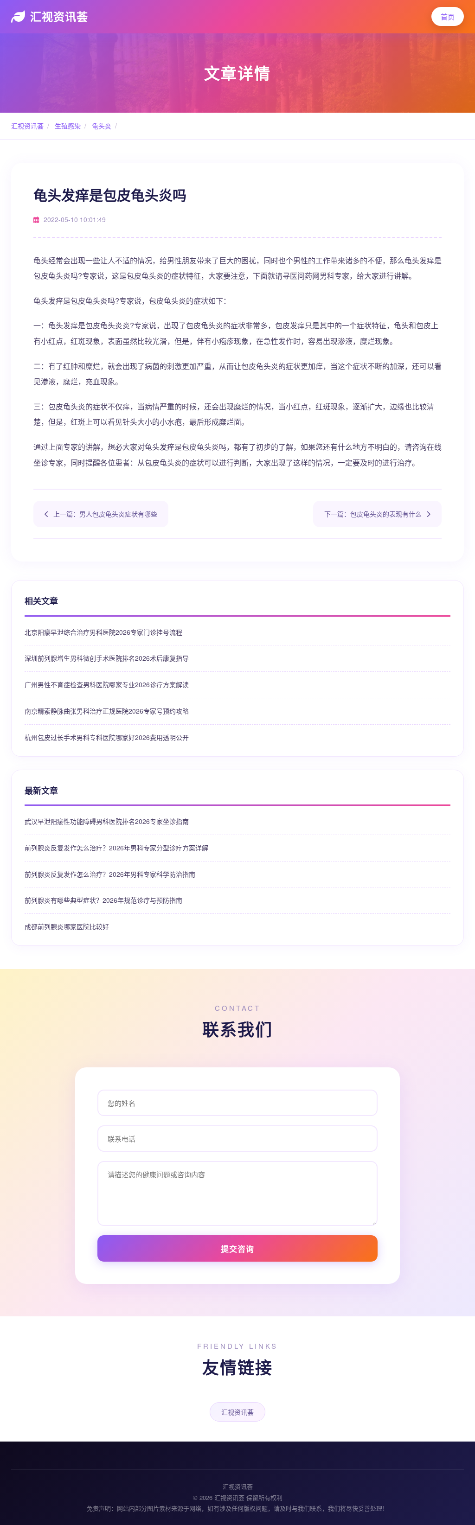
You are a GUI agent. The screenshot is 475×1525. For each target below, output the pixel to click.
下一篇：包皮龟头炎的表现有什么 (373, 513)
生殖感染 (67, 125)
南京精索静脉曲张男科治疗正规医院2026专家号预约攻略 (107, 710)
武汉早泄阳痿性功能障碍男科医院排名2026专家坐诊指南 (107, 821)
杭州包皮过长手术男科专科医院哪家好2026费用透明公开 (107, 737)
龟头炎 (100, 125)
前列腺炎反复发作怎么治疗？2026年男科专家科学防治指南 (110, 874)
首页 (448, 16)
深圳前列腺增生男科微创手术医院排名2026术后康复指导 (107, 658)
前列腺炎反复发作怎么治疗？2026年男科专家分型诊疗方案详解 (116, 847)
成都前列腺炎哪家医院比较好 (67, 926)
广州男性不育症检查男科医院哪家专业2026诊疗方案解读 (107, 684)
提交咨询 (237, 1248)
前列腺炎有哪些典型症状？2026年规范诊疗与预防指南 (103, 900)
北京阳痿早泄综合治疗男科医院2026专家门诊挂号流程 (103, 632)
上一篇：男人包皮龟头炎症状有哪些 (105, 513)
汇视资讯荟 (59, 16)
